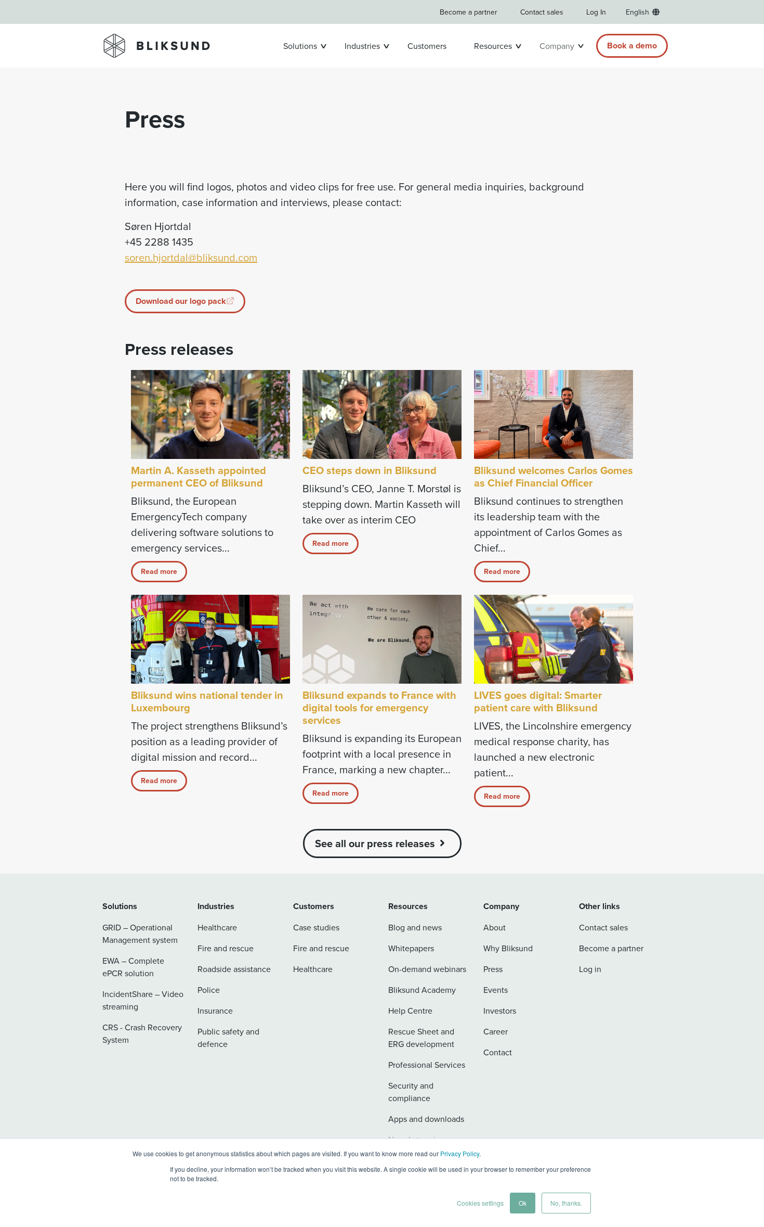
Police (208, 989)
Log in (590, 969)
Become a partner (468, 12)
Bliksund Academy (422, 989)
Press (493, 969)
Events (495, 989)
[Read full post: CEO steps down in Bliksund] (382, 414)
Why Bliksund (508, 948)
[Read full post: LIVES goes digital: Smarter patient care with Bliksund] (553, 639)
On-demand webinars (427, 969)
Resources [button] (493, 46)
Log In (596, 12)
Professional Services (426, 1064)
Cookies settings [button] (480, 1202)
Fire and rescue (225, 948)
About (494, 927)
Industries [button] (362, 46)
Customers (426, 46)
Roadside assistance (234, 969)
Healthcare (217, 927)
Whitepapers (411, 948)
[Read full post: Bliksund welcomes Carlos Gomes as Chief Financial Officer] (553, 414)
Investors (499, 1010)
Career (495, 1031)
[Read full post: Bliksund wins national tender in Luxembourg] (210, 639)
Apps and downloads (426, 1118)
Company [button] (556, 46)
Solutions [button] (300, 46)
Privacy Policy (459, 1153)
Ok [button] (522, 1202)
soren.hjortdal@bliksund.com (191, 257)
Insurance (215, 1010)
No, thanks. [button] (566, 1202)
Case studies (316, 927)
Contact (497, 1052)
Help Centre (410, 1010)
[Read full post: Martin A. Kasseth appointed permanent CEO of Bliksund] (210, 414)
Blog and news (415, 927)
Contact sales (541, 12)
